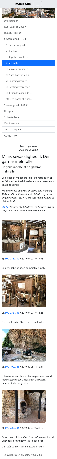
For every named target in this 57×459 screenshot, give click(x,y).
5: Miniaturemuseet (16, 69)
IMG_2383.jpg (11, 427)
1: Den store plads (15, 45)
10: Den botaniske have (18, 99)
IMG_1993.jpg (11, 366)
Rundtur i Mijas (12, 32)
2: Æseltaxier (12, 51)
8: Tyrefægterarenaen (17, 87)
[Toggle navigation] (38, 4)
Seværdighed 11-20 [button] (14, 105)
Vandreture (10, 123)
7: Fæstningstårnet (15, 81)
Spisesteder (10, 117)
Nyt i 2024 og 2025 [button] (14, 26)
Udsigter (9, 111)
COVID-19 (9, 135)
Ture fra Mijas (11, 129)
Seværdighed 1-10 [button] (14, 38)
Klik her (5, 207)
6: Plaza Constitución (16, 75)
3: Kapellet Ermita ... (16, 57)
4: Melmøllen (12, 63)
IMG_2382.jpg (11, 258)
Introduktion (11, 20)
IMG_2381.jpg (11, 312)
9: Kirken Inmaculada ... (18, 93)
